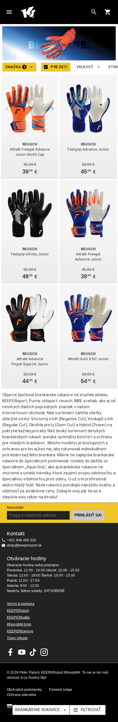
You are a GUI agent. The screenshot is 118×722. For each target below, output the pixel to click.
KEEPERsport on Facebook (10, 652)
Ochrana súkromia (21, 695)
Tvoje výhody (17, 638)
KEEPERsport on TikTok (33, 652)
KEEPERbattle (18, 618)
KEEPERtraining (20, 631)
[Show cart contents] (107, 12)
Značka (15, 67)
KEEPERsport (18, 611)
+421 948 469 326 (21, 540)
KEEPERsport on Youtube (21, 652)
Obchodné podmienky (24, 690)
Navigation (9, 12)
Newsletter (15, 508)
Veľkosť (85, 67)
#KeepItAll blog (19, 624)
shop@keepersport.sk (24, 545)
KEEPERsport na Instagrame (44, 652)
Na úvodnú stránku (54, 12)
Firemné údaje (60, 690)
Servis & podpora (20, 604)
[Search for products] (94, 12)
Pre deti (59, 67)
